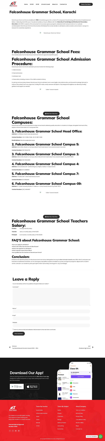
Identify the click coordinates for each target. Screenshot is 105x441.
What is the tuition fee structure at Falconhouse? (25, 246)
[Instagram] (13, 431)
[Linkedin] (19, 431)
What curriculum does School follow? (22, 250)
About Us (55, 4)
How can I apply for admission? (20, 244)
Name (15, 308)
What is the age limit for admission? (21, 248)
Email (14, 315)
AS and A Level (45, 4)
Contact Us (63, 4)
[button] (51, 245)
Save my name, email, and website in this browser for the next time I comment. (35, 329)
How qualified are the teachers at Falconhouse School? (27, 252)
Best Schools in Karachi (66, 259)
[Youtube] (16, 431)
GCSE (37, 4)
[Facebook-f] (10, 431)
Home (26, 4)
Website (15, 322)
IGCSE (32, 4)
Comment (16, 287)
